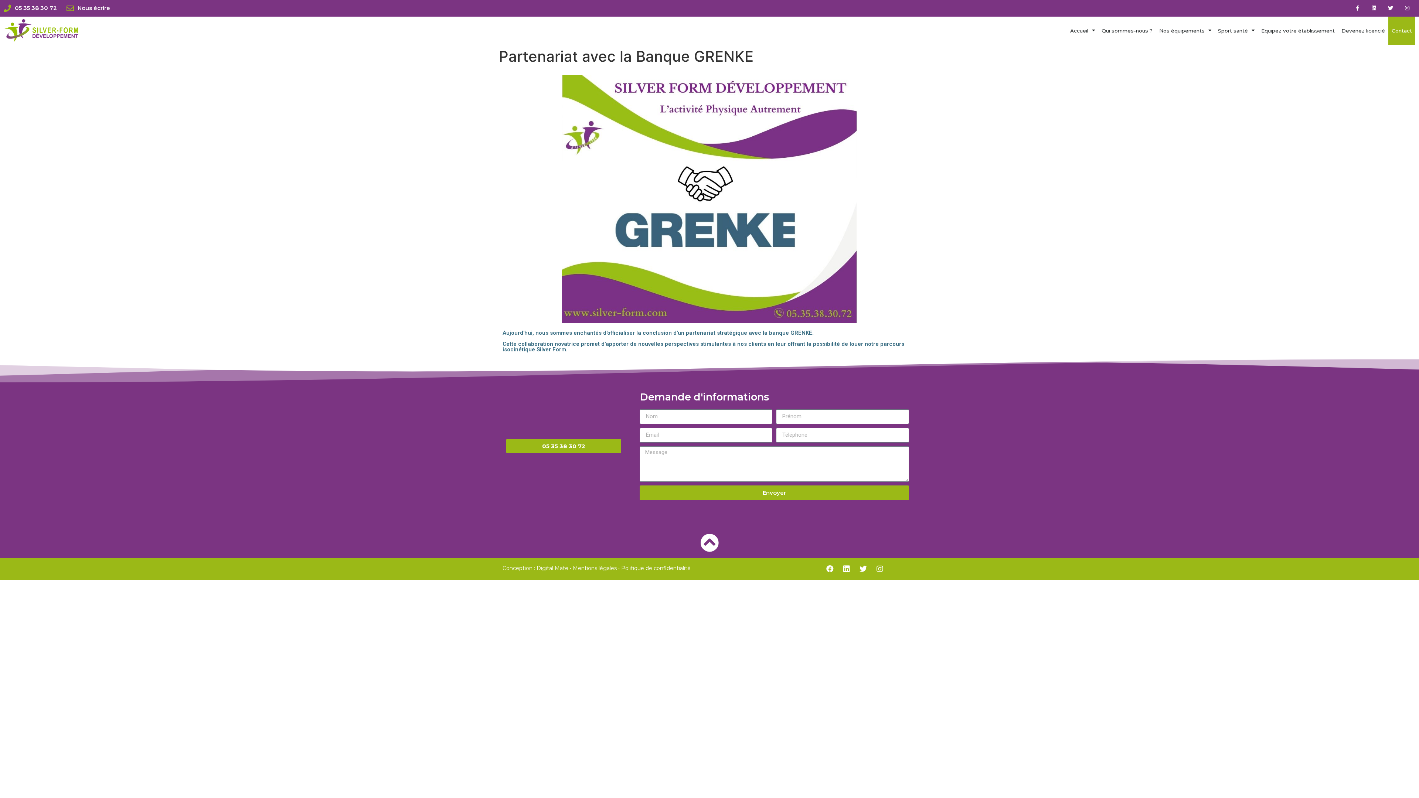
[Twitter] (1390, 8)
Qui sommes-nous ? (1127, 31)
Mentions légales (595, 568)
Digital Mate (552, 568)
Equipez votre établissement (1298, 31)
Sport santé (1233, 31)
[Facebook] (830, 569)
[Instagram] (1407, 8)
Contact (1402, 31)
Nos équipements (1182, 31)
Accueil (1079, 31)
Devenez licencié (1363, 31)
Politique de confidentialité (656, 568)
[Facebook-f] (1357, 8)
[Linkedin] (1374, 8)
